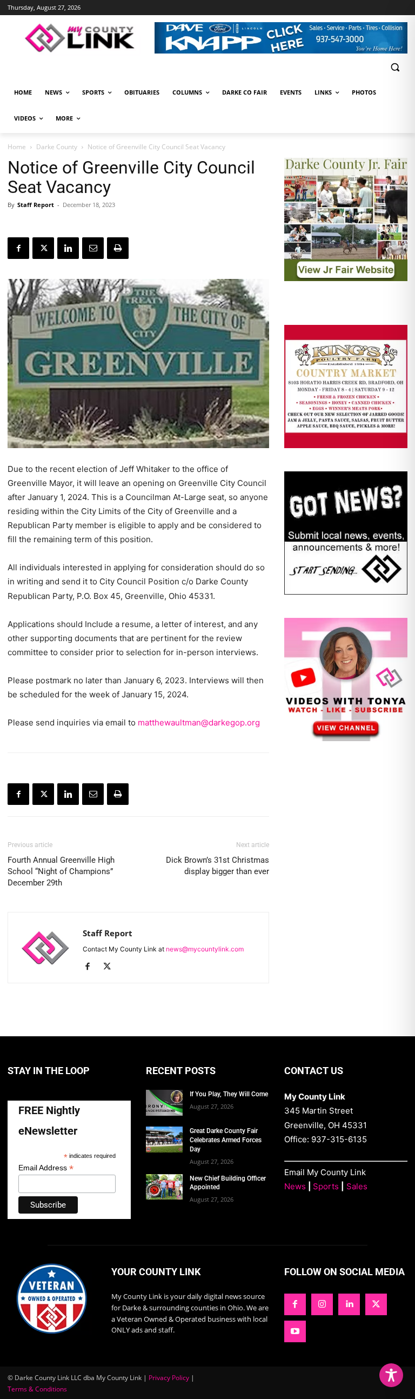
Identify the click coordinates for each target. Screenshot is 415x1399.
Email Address (45, 1168)
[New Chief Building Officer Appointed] (164, 1187)
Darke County (56, 146)
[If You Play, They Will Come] (164, 1103)
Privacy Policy (169, 1377)
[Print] (118, 248)
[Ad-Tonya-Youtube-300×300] (345, 738)
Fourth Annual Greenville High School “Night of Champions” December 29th (61, 871)
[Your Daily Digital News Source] (81, 38)
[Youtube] (295, 1331)
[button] (394, 67)
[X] (43, 248)
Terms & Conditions (37, 1389)
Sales (356, 1186)
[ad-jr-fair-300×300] (345, 278)
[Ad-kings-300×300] (345, 445)
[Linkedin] (68, 248)
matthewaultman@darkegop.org (199, 722)
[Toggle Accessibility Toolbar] (391, 1375)
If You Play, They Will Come (229, 1094)
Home (17, 146)
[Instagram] (322, 1304)
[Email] (93, 248)
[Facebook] (18, 248)
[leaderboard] (281, 38)
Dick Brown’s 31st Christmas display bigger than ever (217, 865)
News (295, 1186)
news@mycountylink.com (205, 949)
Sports (326, 1186)
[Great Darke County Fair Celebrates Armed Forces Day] (164, 1139)
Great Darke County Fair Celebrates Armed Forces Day (226, 1140)
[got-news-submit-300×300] (345, 592)
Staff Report (35, 205)
